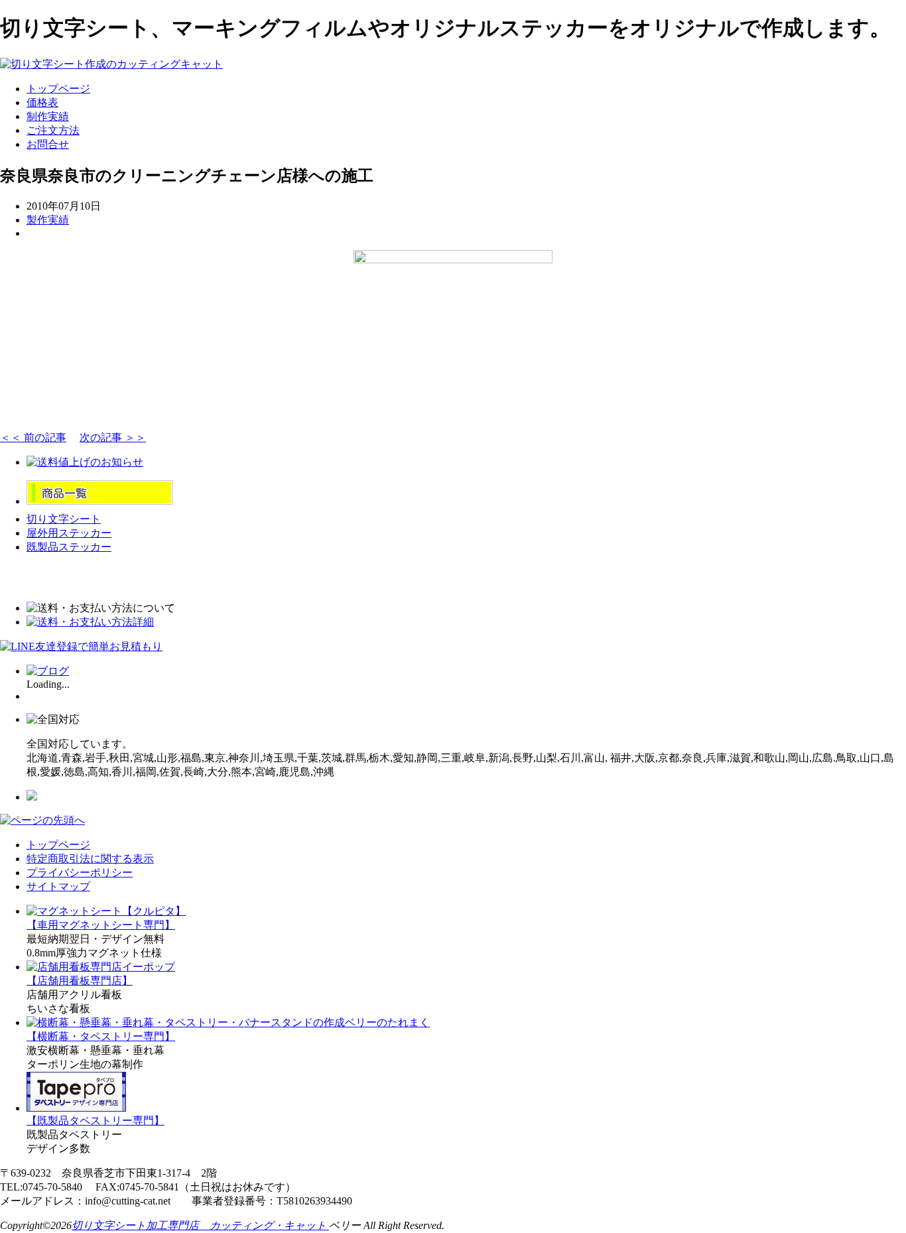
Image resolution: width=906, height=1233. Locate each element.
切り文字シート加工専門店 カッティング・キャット (200, 1225)
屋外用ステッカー (69, 533)
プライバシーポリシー (80, 872)
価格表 (42, 102)
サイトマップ (58, 886)
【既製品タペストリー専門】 (95, 1120)
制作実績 (48, 116)
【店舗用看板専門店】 (80, 980)
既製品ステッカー (69, 546)
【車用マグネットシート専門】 (101, 925)
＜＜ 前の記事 (33, 437)
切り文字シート (64, 519)
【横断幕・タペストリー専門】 (101, 1036)
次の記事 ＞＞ (113, 437)
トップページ (58, 88)
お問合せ (48, 144)
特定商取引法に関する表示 (90, 858)
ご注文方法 (53, 130)
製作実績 (48, 220)
